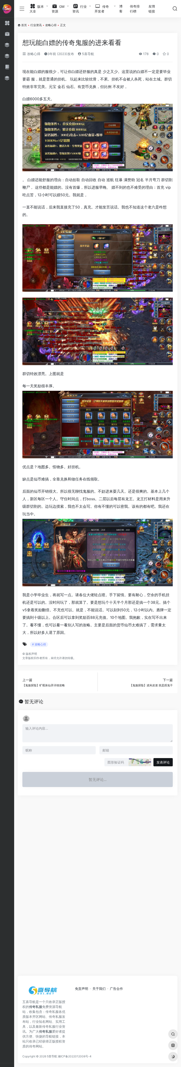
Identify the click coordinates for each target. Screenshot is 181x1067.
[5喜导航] (43, 992)
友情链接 (151, 8)
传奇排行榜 (135, 8)
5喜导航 (87, 54)
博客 (121, 8)
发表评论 (163, 762)
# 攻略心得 (39, 644)
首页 (24, 25)
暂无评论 (34, 701)
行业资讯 (36, 25)
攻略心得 (51, 25)
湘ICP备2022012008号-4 (74, 1056)
